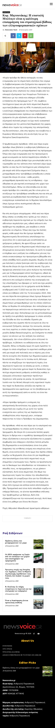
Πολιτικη (6, 12)
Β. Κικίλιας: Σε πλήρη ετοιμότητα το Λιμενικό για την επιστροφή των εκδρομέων (18, 589)
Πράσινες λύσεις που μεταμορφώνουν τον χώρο (16, 542)
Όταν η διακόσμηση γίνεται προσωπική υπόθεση (16, 601)
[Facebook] (13, 35)
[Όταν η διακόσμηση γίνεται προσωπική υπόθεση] (38, 604)
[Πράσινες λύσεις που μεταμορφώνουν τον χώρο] (38, 544)
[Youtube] (38, 633)
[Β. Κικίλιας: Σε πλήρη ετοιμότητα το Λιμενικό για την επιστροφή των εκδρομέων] (38, 590)
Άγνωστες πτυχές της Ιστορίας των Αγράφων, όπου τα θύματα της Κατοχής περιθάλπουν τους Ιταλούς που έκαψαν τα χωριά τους (18, 573)
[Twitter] (19, 35)
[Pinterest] (25, 35)
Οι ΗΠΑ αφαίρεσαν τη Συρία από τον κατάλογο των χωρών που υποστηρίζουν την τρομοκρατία (17, 557)
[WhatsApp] (30, 35)
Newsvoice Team (11, 30)
